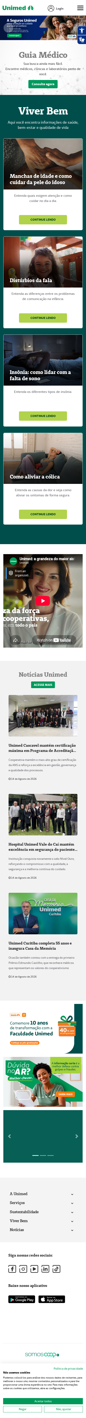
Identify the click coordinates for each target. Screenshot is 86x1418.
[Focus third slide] (50, 1155)
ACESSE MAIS (43, 685)
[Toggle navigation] (80, 9)
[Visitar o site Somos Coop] (42, 1354)
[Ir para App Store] (51, 1299)
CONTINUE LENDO (43, 219)
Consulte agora (43, 84)
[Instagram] (23, 1269)
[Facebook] (12, 1269)
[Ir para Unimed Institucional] (18, 8)
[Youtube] (34, 1269)
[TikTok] (56, 1269)
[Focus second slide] (43, 1155)
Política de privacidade (68, 1368)
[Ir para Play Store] (21, 1299)
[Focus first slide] (35, 1155)
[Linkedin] (45, 1269)
